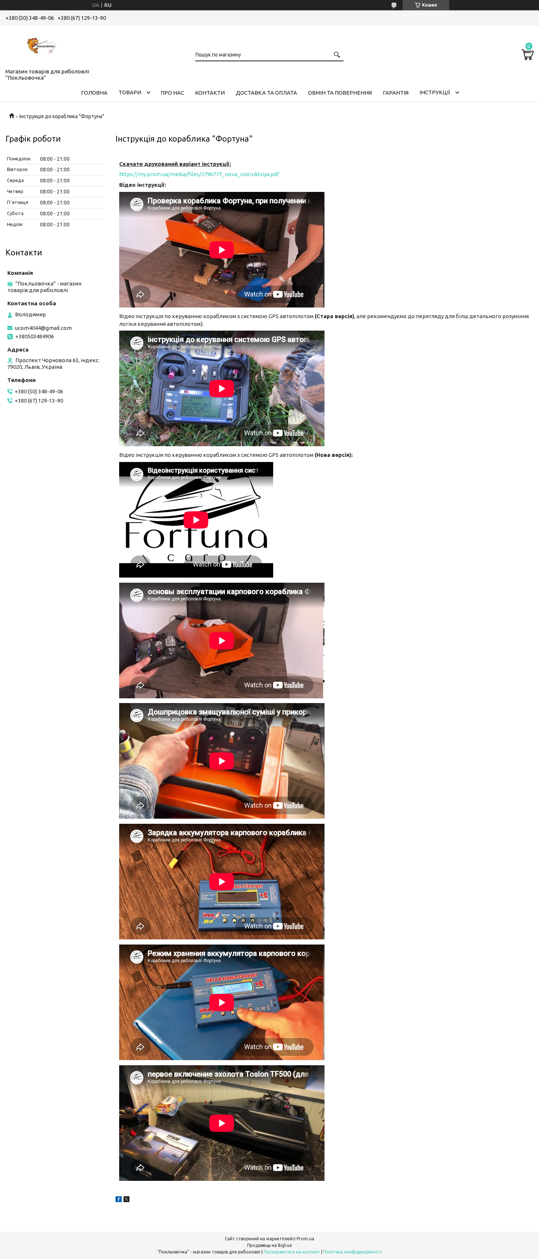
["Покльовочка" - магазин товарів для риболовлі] (42, 45)
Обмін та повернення (340, 93)
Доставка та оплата (266, 93)
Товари (129, 92)
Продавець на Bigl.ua (269, 1245)
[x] (126, 1200)
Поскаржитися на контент (292, 1251)
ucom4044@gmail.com (43, 328)
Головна (94, 93)
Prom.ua (305, 1238)
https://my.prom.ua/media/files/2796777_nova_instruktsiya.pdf (199, 174)
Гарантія (395, 93)
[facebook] (118, 1200)
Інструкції (434, 92)
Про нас (172, 93)
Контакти (210, 93)
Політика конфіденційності (352, 1251)
